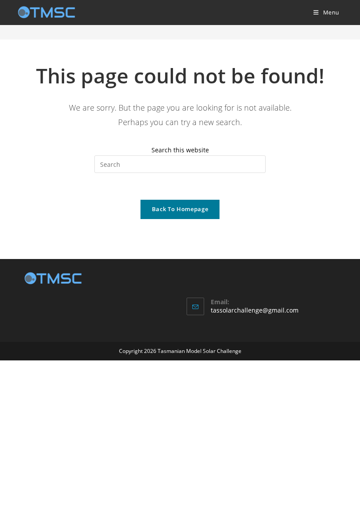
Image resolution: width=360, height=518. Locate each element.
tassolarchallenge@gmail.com (255, 310)
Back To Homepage (180, 209)
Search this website (180, 150)
